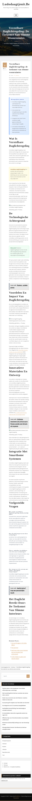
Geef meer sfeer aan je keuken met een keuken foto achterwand (19, 652)
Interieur (17, 75)
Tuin (3, 755)
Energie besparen (6, 740)
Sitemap (6, 765)
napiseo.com (4, 780)
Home (16, 41)
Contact (5, 763)
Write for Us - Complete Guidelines (12, 767)
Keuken (4, 746)
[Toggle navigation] (16, 15)
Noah (11, 75)
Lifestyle (4, 749)
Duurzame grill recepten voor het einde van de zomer (15, 702)
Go (28, 676)
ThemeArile (16, 798)
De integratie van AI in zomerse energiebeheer (14, 705)
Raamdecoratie (6, 752)
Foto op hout (14, 647)
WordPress (17, 796)
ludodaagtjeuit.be (16, 4)
